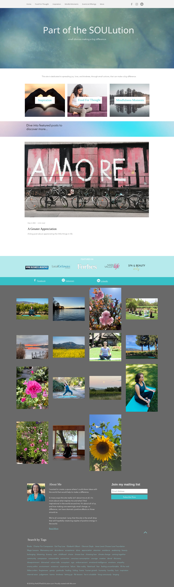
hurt (116, 570)
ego (72, 562)
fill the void (124, 566)
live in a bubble (90, 574)
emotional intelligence (98, 562)
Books (29, 546)
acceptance (69, 550)
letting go (68, 574)
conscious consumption (80, 558)
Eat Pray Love (60, 546)
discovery (117, 558)
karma (52, 574)
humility (111, 570)
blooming (41, 554)
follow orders (32, 570)
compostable (53, 558)
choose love (79, 554)
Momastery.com (46, 550)
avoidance (106, 550)
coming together (119, 554)
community (31, 558)
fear (98, 566)
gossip (52, 570)
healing (68, 570)
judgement (43, 574)
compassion (42, 558)
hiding (75, 570)
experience (64, 566)
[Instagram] (136, 4)
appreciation (87, 550)
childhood (62, 554)
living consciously (104, 574)
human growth (91, 570)
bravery (49, 554)
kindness (59, 574)
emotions (112, 562)
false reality (81, 566)
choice (70, 554)
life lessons (78, 574)
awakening (116, 550)
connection (64, 558)
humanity (102, 570)
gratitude (60, 570)
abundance (59, 550)
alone (78, 550)
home (81, 570)
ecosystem (65, 562)
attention (97, 550)
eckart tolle (55, 562)
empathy (120, 562)
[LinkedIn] (141, 4)
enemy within (32, 566)
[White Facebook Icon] (34, 280)
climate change (104, 554)
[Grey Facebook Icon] (131, 4)
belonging (31, 554)
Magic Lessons (33, 550)
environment (44, 566)
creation (102, 558)
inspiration (124, 570)
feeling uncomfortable (110, 566)
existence (54, 566)
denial (109, 558)
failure (73, 566)
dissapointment (33, 562)
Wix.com (73, 583)
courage (94, 558)
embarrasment (82, 562)
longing (116, 574)
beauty (124, 550)
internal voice (32, 574)
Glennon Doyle (87, 546)
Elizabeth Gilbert (73, 546)
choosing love (91, 554)
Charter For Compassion (43, 546)
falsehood (91, 566)
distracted (45, 562)
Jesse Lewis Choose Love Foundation (110, 546)
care (55, 554)
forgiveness (43, 570)
